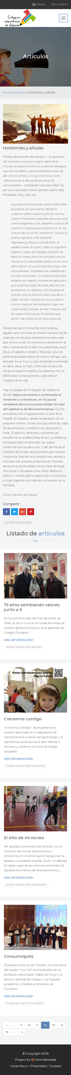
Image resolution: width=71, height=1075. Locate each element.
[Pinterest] (30, 511)
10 (29, 1025)
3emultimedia (45, 1060)
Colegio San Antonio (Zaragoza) (25, 766)
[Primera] (6, 1025)
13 (53, 1025)
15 (7, 1032)
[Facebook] (6, 511)
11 (37, 1025)
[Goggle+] (22, 511)
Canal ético (18, 1066)
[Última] (22, 1032)
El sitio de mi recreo (24, 837)
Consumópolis (19, 956)
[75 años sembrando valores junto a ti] (35, 576)
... (14, 1025)
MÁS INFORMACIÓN (18, 640)
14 (62, 1025)
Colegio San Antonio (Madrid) (24, 647)
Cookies (55, 1066)
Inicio (6, 92)
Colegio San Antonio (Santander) (26, 885)
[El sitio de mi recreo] (35, 808)
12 (45, 1025)
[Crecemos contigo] (35, 690)
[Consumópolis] (35, 927)
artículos (51, 533)
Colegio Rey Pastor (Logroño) (24, 1003)
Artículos (19, 92)
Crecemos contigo (23, 719)
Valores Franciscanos (18, 522)
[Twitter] (14, 511)
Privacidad (38, 1066)
